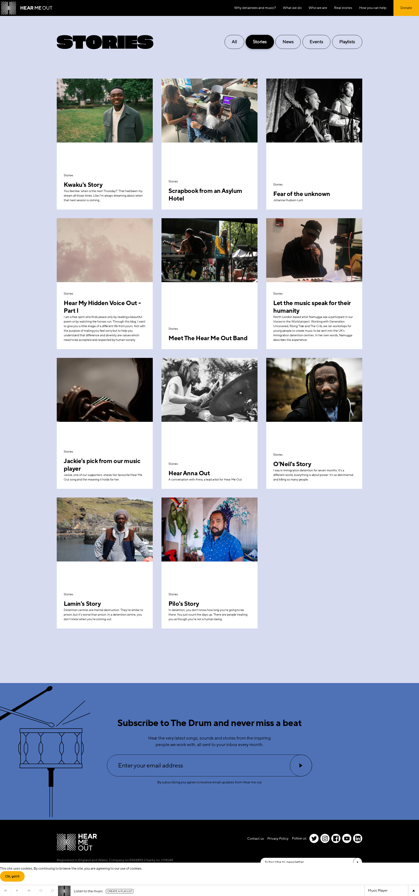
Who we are (318, 7)
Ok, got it (12, 876)
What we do (292, 7)
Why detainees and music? (255, 7)
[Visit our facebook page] (335, 838)
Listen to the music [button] (88, 891)
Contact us (255, 838)
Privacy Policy (277, 838)
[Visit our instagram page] (325, 838)
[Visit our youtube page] (346, 838)
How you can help (372, 7)
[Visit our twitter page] (314, 838)
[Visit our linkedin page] (357, 838)
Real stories (343, 7)
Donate (406, 7)
